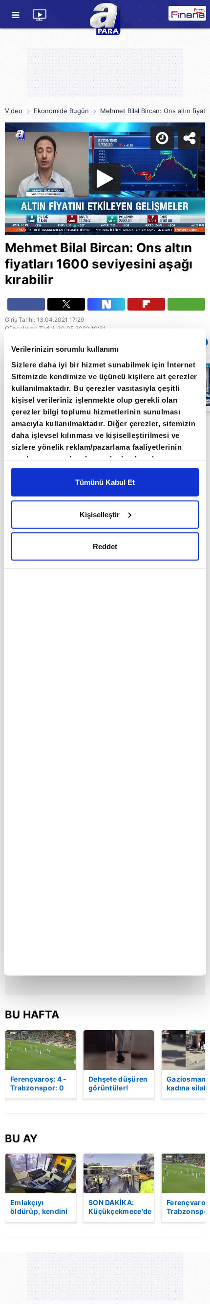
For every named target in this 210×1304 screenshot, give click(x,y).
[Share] (194, 15)
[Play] (105, 652)
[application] (105, 652)
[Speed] (167, 15)
